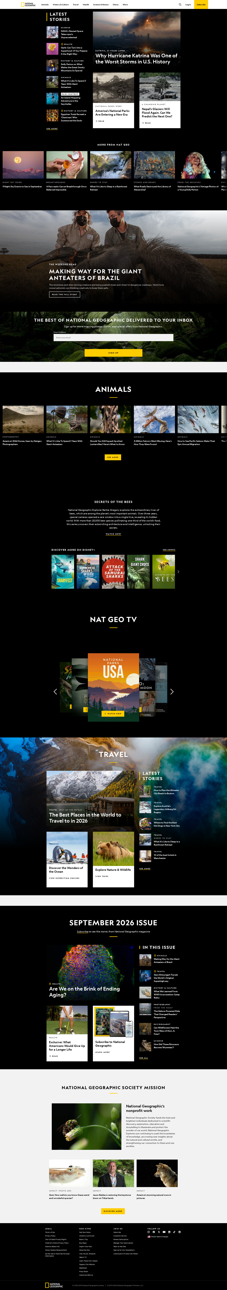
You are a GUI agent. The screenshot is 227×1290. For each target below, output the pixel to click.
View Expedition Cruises (64, 878)
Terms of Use (50, 1232)
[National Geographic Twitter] (159, 1232)
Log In (188, 4)
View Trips (102, 876)
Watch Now (113, 534)
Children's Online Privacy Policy (57, 1243)
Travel (76, 4)
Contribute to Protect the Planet (125, 1254)
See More (52, 129)
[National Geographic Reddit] (179, 1232)
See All (143, 1058)
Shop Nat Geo (84, 1250)
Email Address (60, 332)
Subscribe (82, 931)
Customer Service (120, 1236)
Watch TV (83, 1257)
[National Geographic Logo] (54, 1287)
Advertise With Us (86, 1275)
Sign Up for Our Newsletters (124, 1250)
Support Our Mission (87, 1264)
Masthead (83, 1268)
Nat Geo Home (85, 1232)
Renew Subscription (120, 1239)
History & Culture (60, 4)
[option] (23, 171)
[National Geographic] (28, 4)
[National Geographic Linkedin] (169, 1232)
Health (86, 4)
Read (101, 121)
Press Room (83, 1271)
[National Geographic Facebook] (153, 1232)
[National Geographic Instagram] (148, 1232)
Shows (115, 4)
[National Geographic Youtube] (164, 1232)
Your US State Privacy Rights (55, 1239)
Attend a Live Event (86, 1236)
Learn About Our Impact (88, 1261)
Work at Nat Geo (119, 1246)
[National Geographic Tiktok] (174, 1232)
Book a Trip (83, 1239)
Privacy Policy (50, 1236)
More (125, 4)
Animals (45, 4)
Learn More (102, 1052)
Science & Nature (101, 4)
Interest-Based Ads (52, 1246)
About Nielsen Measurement (56, 1250)
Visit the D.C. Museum (87, 1254)
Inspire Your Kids (85, 1246)
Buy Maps (83, 1243)
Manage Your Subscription (123, 1243)
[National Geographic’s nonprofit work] (113, 1127)
